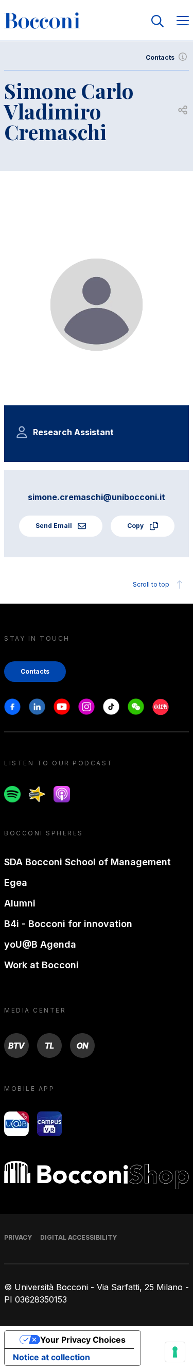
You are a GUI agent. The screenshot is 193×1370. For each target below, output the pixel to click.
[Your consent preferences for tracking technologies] (175, 1352)
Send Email (55, 525)
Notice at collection (51, 1357)
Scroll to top (151, 584)
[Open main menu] (183, 21)
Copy (136, 525)
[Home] (42, 21)
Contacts (160, 57)
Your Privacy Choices (83, 1339)
